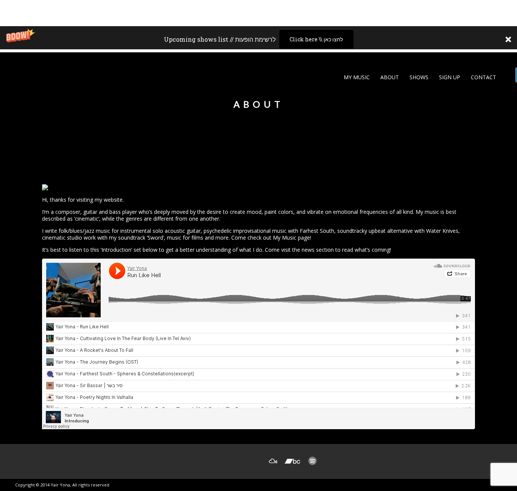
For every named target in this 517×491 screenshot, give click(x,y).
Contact (482, 77)
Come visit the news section (299, 249)
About (389, 77)
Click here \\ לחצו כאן (316, 39)
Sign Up (449, 77)
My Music (356, 77)
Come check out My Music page (270, 237)
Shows (418, 77)
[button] (258, 39)
